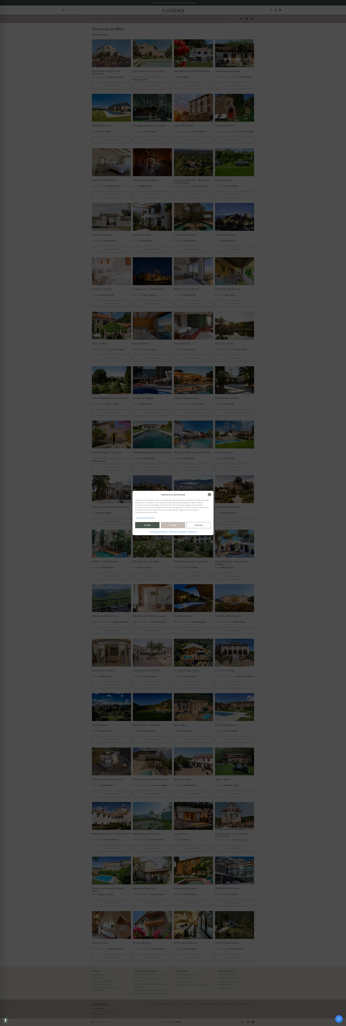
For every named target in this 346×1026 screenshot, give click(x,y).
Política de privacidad (158, 531)
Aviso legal (192, 531)
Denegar (173, 525)
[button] (209, 494)
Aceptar (147, 525)
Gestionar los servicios (146, 518)
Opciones (198, 525)
